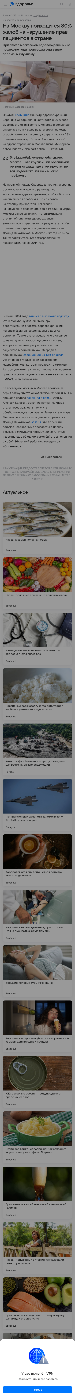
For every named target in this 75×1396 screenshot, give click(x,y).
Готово (37, 1389)
